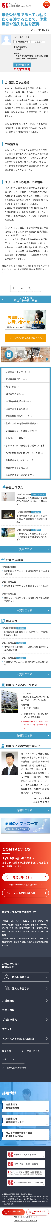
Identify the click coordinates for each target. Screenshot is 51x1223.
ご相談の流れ (9, 1019)
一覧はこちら (24, 549)
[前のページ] (13, 288)
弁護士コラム (33, 1051)
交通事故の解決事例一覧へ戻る (25, 299)
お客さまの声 (8, 1059)
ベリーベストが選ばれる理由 (18, 1038)
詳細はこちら (24, 735)
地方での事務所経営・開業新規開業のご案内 (19, 1134)
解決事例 (6, 1051)
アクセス (7, 1029)
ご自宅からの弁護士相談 (14, 1067)
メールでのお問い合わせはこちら (25, 338)
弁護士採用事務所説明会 (12, 1106)
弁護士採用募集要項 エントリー (16, 1120)
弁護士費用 (8, 1010)
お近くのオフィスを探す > (25, 1220)
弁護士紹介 (8, 1000)
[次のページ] (37, 288)
